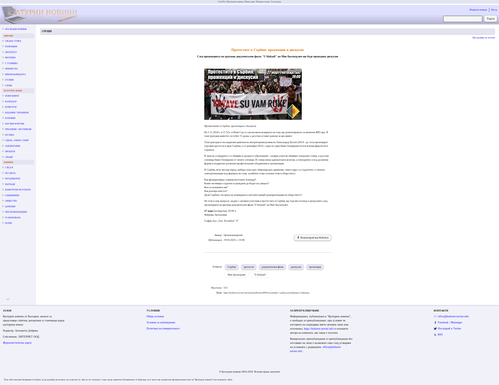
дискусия (296, 266)
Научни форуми (14, 124)
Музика (9, 135)
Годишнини (12, 195)
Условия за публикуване (161, 322)
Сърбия (231, 266)
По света (10, 173)
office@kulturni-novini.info (453, 316)
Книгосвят (250, 1)
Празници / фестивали (18, 129)
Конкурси (11, 107)
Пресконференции (16, 212)
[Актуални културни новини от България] (42, 15)
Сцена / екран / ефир (17, 140)
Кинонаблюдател (15, 74)
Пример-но (11, 69)
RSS (440, 334)
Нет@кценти (12, 178)
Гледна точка (13, 41)
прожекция (315, 266)
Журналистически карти (17, 342)
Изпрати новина (478, 9)
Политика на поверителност (163, 328)
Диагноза (11, 52)
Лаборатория (12, 146)
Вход (494, 9)
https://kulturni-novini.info (319, 328)
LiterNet (222, 1)
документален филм (272, 266)
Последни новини (16, 29)
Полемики (11, 46)
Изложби (10, 118)
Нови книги (12, 96)
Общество (11, 201)
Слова (8, 85)
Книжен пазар (262, 1)
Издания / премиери (17, 112)
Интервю (10, 57)
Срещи (9, 157)
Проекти (10, 151)
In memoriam (12, 217)
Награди (10, 184)
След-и (9, 167)
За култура (276, 1)
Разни (8, 223)
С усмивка (11, 63)
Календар (11, 101)
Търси (491, 18)
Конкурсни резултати (18, 189)
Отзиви (9, 80)
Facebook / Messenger (450, 322)
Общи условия (155, 316)
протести (249, 266)
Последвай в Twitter (449, 328)
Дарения (10, 206)
